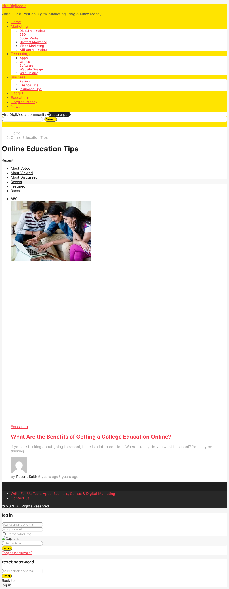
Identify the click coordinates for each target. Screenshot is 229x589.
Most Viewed (22, 173)
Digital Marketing (32, 30)
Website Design (31, 69)
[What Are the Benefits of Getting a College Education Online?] (119, 312)
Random (18, 190)
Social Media (29, 38)
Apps (24, 58)
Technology (20, 53)
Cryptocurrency (24, 102)
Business (18, 77)
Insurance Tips (31, 89)
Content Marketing (33, 42)
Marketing (19, 26)
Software (26, 65)
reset (7, 576)
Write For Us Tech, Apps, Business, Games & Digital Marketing (63, 493)
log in (7, 548)
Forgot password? (17, 553)
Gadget (17, 93)
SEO (23, 34)
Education (19, 97)
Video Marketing (32, 46)
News (15, 106)
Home (16, 22)
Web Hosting (29, 73)
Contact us (20, 498)
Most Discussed (24, 177)
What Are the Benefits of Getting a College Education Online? (91, 436)
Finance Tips (29, 85)
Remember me (19, 534)
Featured (18, 186)
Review (25, 81)
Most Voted (20, 168)
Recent (16, 181)
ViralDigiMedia (14, 6)
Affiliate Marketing (33, 49)
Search (50, 119)
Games (25, 61)
